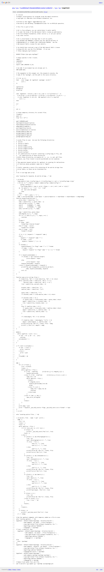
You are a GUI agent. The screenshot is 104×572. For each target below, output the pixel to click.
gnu (13, 8)
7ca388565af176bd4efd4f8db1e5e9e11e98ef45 (36, 8)
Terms (18, 569)
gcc (17, 8)
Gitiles (9, 569)
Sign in (100, 2)
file (45, 12)
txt (97, 569)
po (60, 8)
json (101, 569)
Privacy (14, 569)
